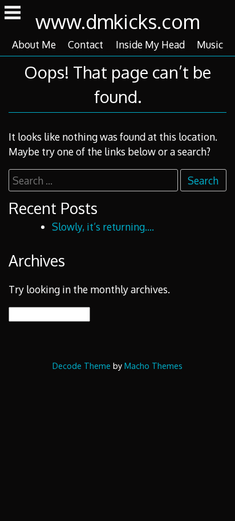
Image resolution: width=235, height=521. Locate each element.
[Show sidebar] (13, 14)
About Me (34, 44)
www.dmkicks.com (117, 21)
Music (210, 44)
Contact (85, 44)
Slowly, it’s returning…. (103, 226)
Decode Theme (81, 365)
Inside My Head (150, 44)
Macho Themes (153, 365)
